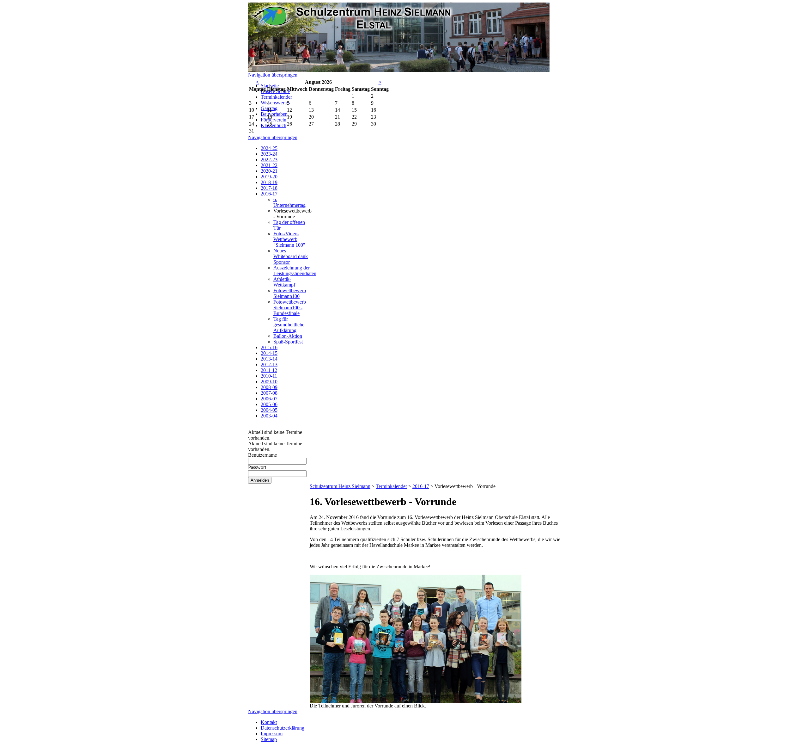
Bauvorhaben (274, 114)
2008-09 (269, 387)
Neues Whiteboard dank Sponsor (290, 256)
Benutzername (262, 455)
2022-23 (269, 159)
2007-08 (269, 393)
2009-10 (269, 381)
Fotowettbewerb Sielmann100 (289, 293)
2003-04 (269, 415)
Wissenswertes (275, 102)
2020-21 (269, 171)
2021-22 (269, 165)
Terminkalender (276, 97)
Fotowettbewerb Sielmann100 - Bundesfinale (289, 307)
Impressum (272, 733)
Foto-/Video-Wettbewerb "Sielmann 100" (289, 239)
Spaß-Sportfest (288, 341)
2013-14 (269, 358)
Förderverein (273, 119)
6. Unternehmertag (289, 202)
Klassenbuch (273, 125)
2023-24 (269, 154)
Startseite (270, 85)
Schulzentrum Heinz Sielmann (340, 486)
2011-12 (269, 370)
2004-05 (269, 410)
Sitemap (269, 739)
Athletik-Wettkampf (284, 281)
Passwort (257, 467)
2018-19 (269, 182)
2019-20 (269, 176)
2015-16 (269, 347)
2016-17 (269, 193)
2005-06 (269, 404)
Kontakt (269, 722)
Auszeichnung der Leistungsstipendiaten (294, 270)
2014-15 (269, 353)
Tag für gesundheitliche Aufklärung (288, 324)
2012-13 (269, 364)
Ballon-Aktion (287, 336)
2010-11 (269, 376)
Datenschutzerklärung (282, 728)
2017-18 (269, 188)
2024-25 (269, 148)
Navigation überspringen (272, 74)
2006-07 (269, 398)
